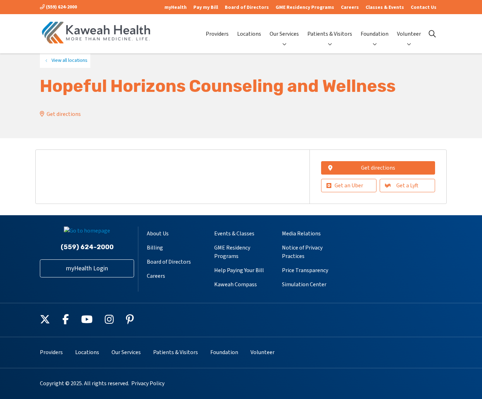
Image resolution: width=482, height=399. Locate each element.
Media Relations (301, 233)
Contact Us (423, 7)
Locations (249, 34)
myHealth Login (87, 268)
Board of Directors (247, 7)
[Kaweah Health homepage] (96, 33)
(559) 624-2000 (61, 7)
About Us (158, 233)
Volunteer (409, 34)
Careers (350, 7)
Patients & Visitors (329, 34)
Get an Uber (349, 185)
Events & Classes (234, 233)
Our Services (284, 34)
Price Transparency (305, 270)
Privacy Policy (147, 383)
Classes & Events (385, 7)
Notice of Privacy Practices (302, 252)
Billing (155, 248)
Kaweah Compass (235, 284)
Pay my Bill (205, 7)
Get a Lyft (407, 185)
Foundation (374, 34)
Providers (217, 34)
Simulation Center (304, 284)
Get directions (64, 114)
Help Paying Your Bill (239, 270)
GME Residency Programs (305, 7)
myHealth (175, 7)
